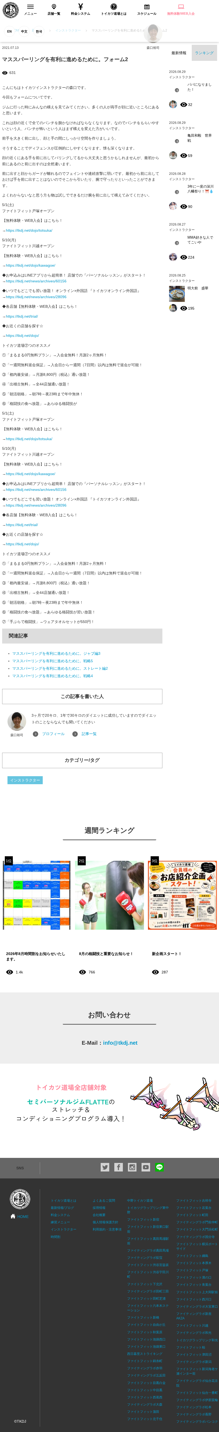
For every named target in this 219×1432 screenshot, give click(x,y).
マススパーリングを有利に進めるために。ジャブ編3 (56, 653)
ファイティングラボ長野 (194, 1414)
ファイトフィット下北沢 (144, 1284)
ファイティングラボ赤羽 (144, 1368)
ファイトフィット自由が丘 (146, 1325)
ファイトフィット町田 (192, 1215)
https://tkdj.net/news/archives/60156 (36, 281)
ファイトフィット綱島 (192, 1256)
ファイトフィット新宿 (143, 1219)
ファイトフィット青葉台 (194, 1285)
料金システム (60, 1215)
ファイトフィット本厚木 (194, 1263)
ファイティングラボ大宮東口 (197, 1306)
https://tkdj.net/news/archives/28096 (36, 297)
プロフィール (53, 734)
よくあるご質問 (104, 1200)
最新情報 (178, 53)
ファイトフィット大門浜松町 (197, 1229)
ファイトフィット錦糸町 (144, 1361)
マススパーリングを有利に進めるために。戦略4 (52, 676)
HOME (23, 1216)
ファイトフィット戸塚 (192, 1270)
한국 (39, 31)
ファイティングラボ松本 (194, 1407)
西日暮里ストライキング (144, 1354)
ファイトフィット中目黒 (144, 1390)
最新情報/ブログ (62, 1208)
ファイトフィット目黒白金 (146, 1383)
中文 (24, 31)
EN (9, 31)
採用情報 (99, 1208)
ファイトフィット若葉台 (194, 1208)
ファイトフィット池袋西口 (146, 1339)
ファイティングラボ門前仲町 (197, 1222)
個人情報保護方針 (105, 1222)
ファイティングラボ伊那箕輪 (197, 1400)
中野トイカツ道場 (140, 1200)
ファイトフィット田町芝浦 (146, 1298)
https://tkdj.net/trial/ (22, 316)
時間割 (55, 1237)
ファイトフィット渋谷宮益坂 (148, 1265)
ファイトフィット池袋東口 (146, 1346)
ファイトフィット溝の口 (194, 1277)
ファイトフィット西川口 (194, 1299)
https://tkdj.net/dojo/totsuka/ (29, 230)
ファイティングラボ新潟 (194, 1362)
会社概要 (99, 1215)
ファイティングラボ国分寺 (195, 1237)
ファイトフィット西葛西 (144, 1397)
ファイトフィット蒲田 (143, 1412)
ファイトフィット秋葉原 (144, 1332)
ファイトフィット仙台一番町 (197, 1393)
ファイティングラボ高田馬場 (148, 1250)
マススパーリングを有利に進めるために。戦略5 (52, 661)
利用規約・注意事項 (107, 1229)
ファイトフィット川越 (192, 1325)
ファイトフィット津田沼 (194, 1354)
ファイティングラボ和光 (194, 1333)
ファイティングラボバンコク (197, 1421)
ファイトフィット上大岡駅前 (197, 1292)
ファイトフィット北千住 (144, 1419)
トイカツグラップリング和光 (197, 1340)
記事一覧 (89, 734)
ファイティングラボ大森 (144, 1404)
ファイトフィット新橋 (143, 1317)
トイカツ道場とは (63, 1200)
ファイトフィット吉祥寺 (194, 1200)
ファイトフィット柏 (190, 1347)
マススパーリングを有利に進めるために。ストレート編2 (60, 668)
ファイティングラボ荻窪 (144, 1258)
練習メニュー (60, 1222)
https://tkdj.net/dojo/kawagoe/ (30, 265)
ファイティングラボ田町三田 (148, 1291)
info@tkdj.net (120, 1043)
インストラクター (25, 780)
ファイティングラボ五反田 (146, 1375)
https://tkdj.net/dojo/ (22, 335)
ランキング (204, 53)
